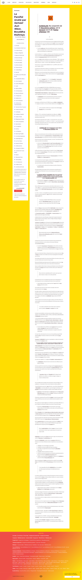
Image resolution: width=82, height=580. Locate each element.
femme (45, 289)
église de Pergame (51, 493)
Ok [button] (72, 576)
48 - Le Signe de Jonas (18, 164)
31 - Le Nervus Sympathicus (19, 121)
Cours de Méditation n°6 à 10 (36, 547)
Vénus (58, 150)
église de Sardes (64, 562)
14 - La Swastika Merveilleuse (19, 78)
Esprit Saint (58, 415)
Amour (18, 556)
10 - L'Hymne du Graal (18, 67)
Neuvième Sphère (50, 129)
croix (39, 75)
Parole (47, 436)
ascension (37, 222)
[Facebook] (74, 2)
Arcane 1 (21, 566)
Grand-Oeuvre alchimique (24, 556)
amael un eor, (20, 37)
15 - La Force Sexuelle (18, 81)
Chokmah (37, 568)
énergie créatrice (56, 213)
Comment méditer (20, 544)
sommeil (50, 456)
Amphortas (39, 391)
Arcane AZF (43, 558)
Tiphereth (52, 568)
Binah (41, 568)
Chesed (44, 568)
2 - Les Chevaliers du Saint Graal (19, 48)
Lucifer (38, 155)
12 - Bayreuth (16, 72)
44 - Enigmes (16, 154)
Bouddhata (35, 544)
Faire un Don (54, 2)
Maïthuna (38, 558)
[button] (72, 2)
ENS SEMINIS (45, 201)
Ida (62, 253)
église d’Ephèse (54, 181)
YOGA (43, 477)
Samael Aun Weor (18, 25)
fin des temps (42, 228)
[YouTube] (76, 2)
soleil (54, 43)
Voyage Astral (21, 2)
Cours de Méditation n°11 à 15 (47, 547)
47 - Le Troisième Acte (18, 162)
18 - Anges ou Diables (18, 88)
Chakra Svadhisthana (39, 560)
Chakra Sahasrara (35, 563)
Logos (44, 175)
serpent (58, 73)
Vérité (45, 460)
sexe (61, 135)
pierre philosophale (38, 137)
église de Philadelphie (27, 563)
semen (50, 201)
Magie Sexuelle (49, 189)
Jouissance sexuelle (22, 558)
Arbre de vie (25, 568)
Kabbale (51, 397)
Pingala (37, 254)
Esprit (61, 234)
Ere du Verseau (16, 175)
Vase (48, 194)
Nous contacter (28, 2)
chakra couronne (39, 413)
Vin (45, 402)
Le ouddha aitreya (20, 39)
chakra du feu (47, 494)
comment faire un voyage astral (53, 55)
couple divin (55, 210)
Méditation (14, 2)
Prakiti (54, 352)
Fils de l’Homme (55, 510)
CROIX (55, 102)
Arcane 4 (32, 566)
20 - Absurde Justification (18, 93)
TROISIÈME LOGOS (58, 209)
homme (15, 170)
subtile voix (43, 48)
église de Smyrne (54, 560)
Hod (58, 568)
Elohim (59, 421)
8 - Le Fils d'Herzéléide (18, 62)
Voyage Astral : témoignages (23, 540)
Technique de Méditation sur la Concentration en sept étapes (23, 552)
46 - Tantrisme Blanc (17, 159)
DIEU (55, 517)
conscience (57, 161)
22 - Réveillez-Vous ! (17, 98)
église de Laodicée (55, 412)
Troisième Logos (52, 415)
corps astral (45, 55)
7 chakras (55, 226)
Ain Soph (20, 568)
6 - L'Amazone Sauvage (18, 57)
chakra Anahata (55, 319)
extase (54, 500)
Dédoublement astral (45, 540)
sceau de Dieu (52, 247)
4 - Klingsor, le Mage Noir (18, 52)
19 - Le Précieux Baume (18, 90)
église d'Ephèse (32, 560)
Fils (50, 510)
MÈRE (57, 517)
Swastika (42, 75)
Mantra (40, 207)
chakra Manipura (41, 494)
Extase (46, 457)
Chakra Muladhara (44, 92)
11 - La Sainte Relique (18, 69)
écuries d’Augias (44, 151)
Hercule (61, 150)
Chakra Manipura (61, 560)
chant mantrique (58, 359)
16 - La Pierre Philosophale (19, 83)
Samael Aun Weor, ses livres (25, 570)
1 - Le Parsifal (16, 45)
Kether (34, 568)
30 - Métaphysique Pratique (19, 119)
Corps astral (38, 542)
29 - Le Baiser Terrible (18, 116)
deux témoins (44, 245)
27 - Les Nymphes (17, 111)
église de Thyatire (49, 319)
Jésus (50, 146)
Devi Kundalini (45, 354)
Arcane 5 (36, 566)
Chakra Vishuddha (49, 562)
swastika (54, 79)
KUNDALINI (43, 26)
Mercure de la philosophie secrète (45, 234)
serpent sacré (42, 321)
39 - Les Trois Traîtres (18, 141)
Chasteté (34, 558)
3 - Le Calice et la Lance (18, 50)
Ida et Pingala (48, 556)
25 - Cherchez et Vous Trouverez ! (20, 107)
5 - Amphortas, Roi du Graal (19, 55)
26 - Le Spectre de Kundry (18, 109)
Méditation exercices (28, 544)
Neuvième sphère (48, 28)
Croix (60, 107)
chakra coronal (61, 412)
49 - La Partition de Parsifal (19, 166)
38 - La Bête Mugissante (18, 138)
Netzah (55, 568)
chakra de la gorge (56, 562)
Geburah (47, 568)
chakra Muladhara (61, 181)
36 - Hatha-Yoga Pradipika (19, 133)
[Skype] (78, 2)
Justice (59, 335)
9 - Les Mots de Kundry (18, 64)
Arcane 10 (57, 566)
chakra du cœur (57, 343)
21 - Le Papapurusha (17, 95)
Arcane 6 (40, 566)
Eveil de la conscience (20, 553)
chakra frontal (19, 563)
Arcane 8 (48, 566)
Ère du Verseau (50, 461)
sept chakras (50, 226)
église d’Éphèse (54, 94)
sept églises (61, 226)
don (15, 195)
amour (53, 347)
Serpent (42, 30)
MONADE (37, 517)
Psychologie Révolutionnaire (42, 570)
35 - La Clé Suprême (17, 131)
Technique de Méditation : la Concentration (58, 550)
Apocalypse (50, 245)
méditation (61, 456)
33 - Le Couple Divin (17, 126)
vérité (40, 59)
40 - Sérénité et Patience (18, 143)
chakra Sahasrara (48, 412)
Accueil (9, 2)
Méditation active (48, 544)
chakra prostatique (46, 560)
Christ (60, 510)
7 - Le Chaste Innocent (18, 60)
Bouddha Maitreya (18, 172)
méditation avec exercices (50, 454)
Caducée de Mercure (55, 232)
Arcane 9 (52, 566)
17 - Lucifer (16, 86)
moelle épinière (37, 226)
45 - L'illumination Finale (18, 157)
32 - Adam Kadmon (17, 124)
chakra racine (51, 92)
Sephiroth (30, 568)
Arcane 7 (44, 566)
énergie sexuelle (54, 155)
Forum (49, 2)
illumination (41, 438)
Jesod (61, 568)
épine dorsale (59, 225)
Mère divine (43, 542)
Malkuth (64, 568)
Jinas (39, 521)
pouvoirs (36, 521)
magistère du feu (58, 365)
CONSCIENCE (57, 448)
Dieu (49, 247)
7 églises (36, 228)
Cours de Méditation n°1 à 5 (26, 547)
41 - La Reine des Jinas (18, 145)
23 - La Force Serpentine (18, 100)
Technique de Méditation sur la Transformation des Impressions (46, 552)
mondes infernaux (48, 135)
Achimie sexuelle (51, 570)
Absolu (17, 568)
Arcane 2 (25, 566)
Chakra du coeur (42, 556)
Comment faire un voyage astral (35, 540)
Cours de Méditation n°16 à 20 (59, 547)
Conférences (43, 2)
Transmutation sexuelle (40, 213)
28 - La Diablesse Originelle (19, 114)
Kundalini (62, 73)
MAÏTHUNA (44, 189)
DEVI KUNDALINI (39, 345)
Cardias (41, 342)
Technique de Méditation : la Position (28, 550)
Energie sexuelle (29, 558)
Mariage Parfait (33, 570)
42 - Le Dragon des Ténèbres (19, 148)
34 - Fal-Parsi (16, 128)
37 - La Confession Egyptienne (19, 136)
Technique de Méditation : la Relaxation (43, 550)
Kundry (51, 393)
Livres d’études (36, 2)
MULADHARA (38, 92)
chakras (43, 226)
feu (40, 88)
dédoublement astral (43, 57)
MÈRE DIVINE (50, 502)
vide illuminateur (47, 438)
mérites (43, 340)
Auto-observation (40, 544)
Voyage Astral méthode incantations (28, 542)
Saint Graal (53, 391)
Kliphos (68, 568)
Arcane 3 (29, 566)
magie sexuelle (46, 157)
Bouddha (47, 146)
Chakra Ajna (15, 563)
